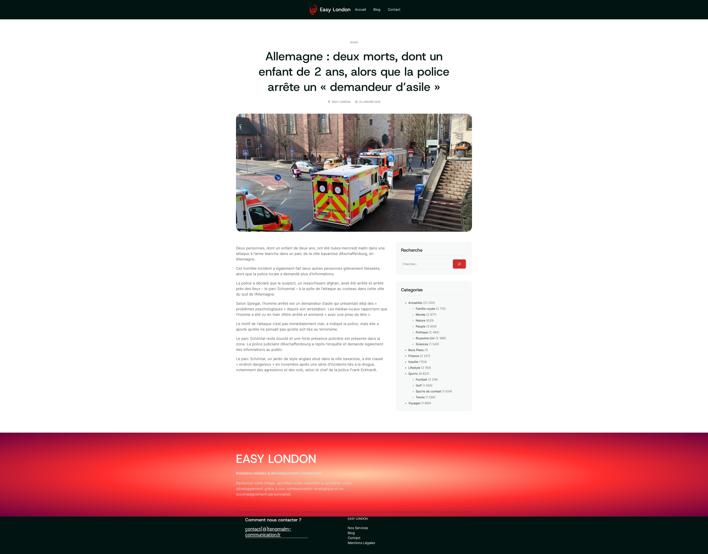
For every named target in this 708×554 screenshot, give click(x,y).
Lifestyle (414, 368)
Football (421, 379)
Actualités (415, 303)
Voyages (414, 403)
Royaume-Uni (425, 338)
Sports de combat (428, 391)
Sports (413, 373)
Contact (354, 538)
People (420, 326)
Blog (351, 533)
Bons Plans (416, 350)
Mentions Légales (361, 543)
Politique (422, 332)
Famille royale (425, 308)
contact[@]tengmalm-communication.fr (268, 532)
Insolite (413, 362)
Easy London (335, 9)
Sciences (422, 344)
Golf (419, 385)
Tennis (420, 397)
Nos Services (358, 528)
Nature (420, 320)
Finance (413, 356)
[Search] (459, 263)
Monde (354, 42)
